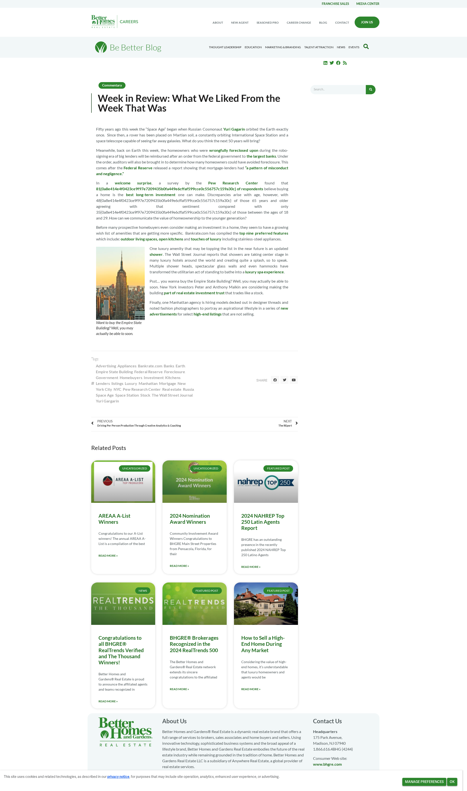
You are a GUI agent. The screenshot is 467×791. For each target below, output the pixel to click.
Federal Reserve (138, 167)
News (341, 47)
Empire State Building (114, 371)
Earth (180, 365)
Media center (367, 4)
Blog (323, 22)
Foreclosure (174, 371)
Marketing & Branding (283, 47)
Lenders (103, 383)
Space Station (127, 395)
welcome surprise (133, 183)
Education (253, 47)
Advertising (106, 365)
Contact (342, 22)
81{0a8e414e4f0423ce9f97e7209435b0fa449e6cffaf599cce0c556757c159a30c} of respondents (180, 188)
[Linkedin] (325, 63)
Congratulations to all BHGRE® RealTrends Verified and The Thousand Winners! (121, 650)
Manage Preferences (424, 782)
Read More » (108, 555)
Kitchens (172, 377)
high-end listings (208, 314)
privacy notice (118, 776)
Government (107, 377)
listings (117, 383)
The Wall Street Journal (172, 395)
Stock (145, 395)
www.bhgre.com (327, 764)
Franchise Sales (335, 4)
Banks (169, 365)
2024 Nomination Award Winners (190, 519)
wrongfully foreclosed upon (233, 150)
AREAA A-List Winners (114, 519)
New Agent (240, 22)
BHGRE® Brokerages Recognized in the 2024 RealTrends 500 (194, 644)
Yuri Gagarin (234, 129)
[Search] (371, 89)
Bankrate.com (150, 365)
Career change (299, 22)
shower (156, 254)
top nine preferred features (263, 233)
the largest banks (261, 156)
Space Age (105, 395)
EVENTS (354, 47)
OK (452, 782)
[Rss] (345, 63)
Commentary (112, 85)
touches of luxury (206, 239)
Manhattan (148, 383)
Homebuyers (131, 377)
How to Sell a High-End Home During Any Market (263, 644)
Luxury (131, 383)
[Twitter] (332, 63)
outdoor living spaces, (139, 239)
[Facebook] (338, 63)
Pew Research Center (233, 183)
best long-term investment (151, 194)
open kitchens (171, 239)
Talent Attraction (318, 47)
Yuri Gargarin (107, 401)
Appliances (126, 365)
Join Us (367, 22)
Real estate (171, 389)
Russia (188, 389)
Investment (154, 377)
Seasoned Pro (268, 22)
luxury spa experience (264, 271)
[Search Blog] (366, 46)
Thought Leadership (225, 47)
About (218, 22)
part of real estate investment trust (194, 292)
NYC (117, 389)
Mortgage (167, 383)
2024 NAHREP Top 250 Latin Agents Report (262, 522)
